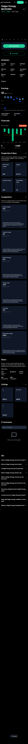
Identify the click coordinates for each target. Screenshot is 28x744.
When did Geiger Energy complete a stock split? (14, 500)
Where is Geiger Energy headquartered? (14, 505)
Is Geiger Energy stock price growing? (14, 468)
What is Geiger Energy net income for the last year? (14, 484)
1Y (17, 39)
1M (10, 39)
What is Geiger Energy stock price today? (14, 460)
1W (6, 39)
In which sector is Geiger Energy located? (14, 495)
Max (25, 39)
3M (14, 39)
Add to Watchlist (14, 46)
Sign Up (20, 2)
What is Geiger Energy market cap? (14, 473)
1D (2, 39)
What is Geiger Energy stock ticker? (14, 464)
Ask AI (15, 736)
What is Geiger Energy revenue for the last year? (14, 478)
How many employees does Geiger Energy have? (14, 490)
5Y (21, 39)
